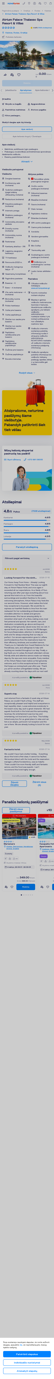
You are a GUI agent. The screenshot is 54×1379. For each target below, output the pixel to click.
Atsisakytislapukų (27, 1371)
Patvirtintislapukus (27, 1354)
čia (21, 1345)
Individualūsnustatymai (27, 1362)
